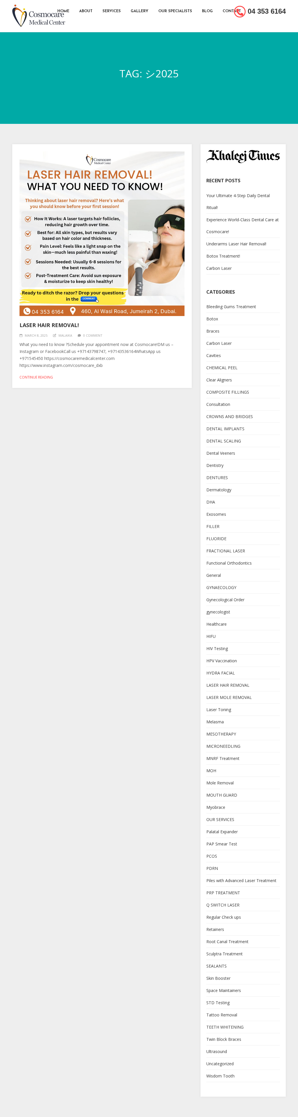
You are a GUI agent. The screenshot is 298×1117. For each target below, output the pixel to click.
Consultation (218, 404)
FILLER (212, 526)
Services (111, 11)
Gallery (139, 11)
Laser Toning (218, 709)
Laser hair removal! (49, 325)
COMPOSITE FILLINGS (227, 392)
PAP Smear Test (221, 844)
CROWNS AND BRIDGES (229, 416)
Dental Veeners (220, 453)
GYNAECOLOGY (221, 587)
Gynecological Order (225, 599)
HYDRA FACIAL (220, 673)
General (213, 575)
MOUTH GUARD (221, 795)
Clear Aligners (219, 380)
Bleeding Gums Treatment (231, 306)
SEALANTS (216, 966)
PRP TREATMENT (223, 892)
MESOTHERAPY (221, 734)
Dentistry (215, 465)
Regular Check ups (223, 917)
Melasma (215, 722)
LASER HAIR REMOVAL (227, 685)
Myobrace (215, 807)
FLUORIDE (216, 538)
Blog (207, 11)
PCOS (211, 856)
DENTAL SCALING (223, 441)
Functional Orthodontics (229, 563)
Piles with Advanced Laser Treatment (241, 880)
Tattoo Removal (221, 1015)
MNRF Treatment (223, 758)
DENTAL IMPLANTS (225, 428)
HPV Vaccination (221, 660)
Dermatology (218, 490)
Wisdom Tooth (220, 1076)
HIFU (211, 636)
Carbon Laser (219, 268)
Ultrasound (216, 1051)
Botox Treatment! (223, 256)
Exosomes (216, 514)
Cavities (213, 355)
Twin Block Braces (223, 1039)
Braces (212, 331)
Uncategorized (220, 1063)
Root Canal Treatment (227, 941)
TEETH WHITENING (225, 1027)
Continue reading (36, 377)
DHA (210, 502)
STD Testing (218, 1002)
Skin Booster (218, 978)
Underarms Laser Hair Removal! (236, 244)
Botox (212, 319)
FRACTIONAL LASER (225, 551)
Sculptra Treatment (224, 954)
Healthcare (216, 624)
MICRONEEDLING (223, 746)
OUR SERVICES (220, 819)
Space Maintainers (223, 990)
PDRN (212, 868)
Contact (232, 11)
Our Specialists (175, 11)
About (86, 11)
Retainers (215, 929)
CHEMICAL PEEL (221, 367)
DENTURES (217, 477)
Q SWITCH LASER (223, 905)
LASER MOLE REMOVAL (229, 697)
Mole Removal (220, 783)
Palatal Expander (222, 831)
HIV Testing (217, 648)
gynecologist (218, 612)
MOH (211, 770)
